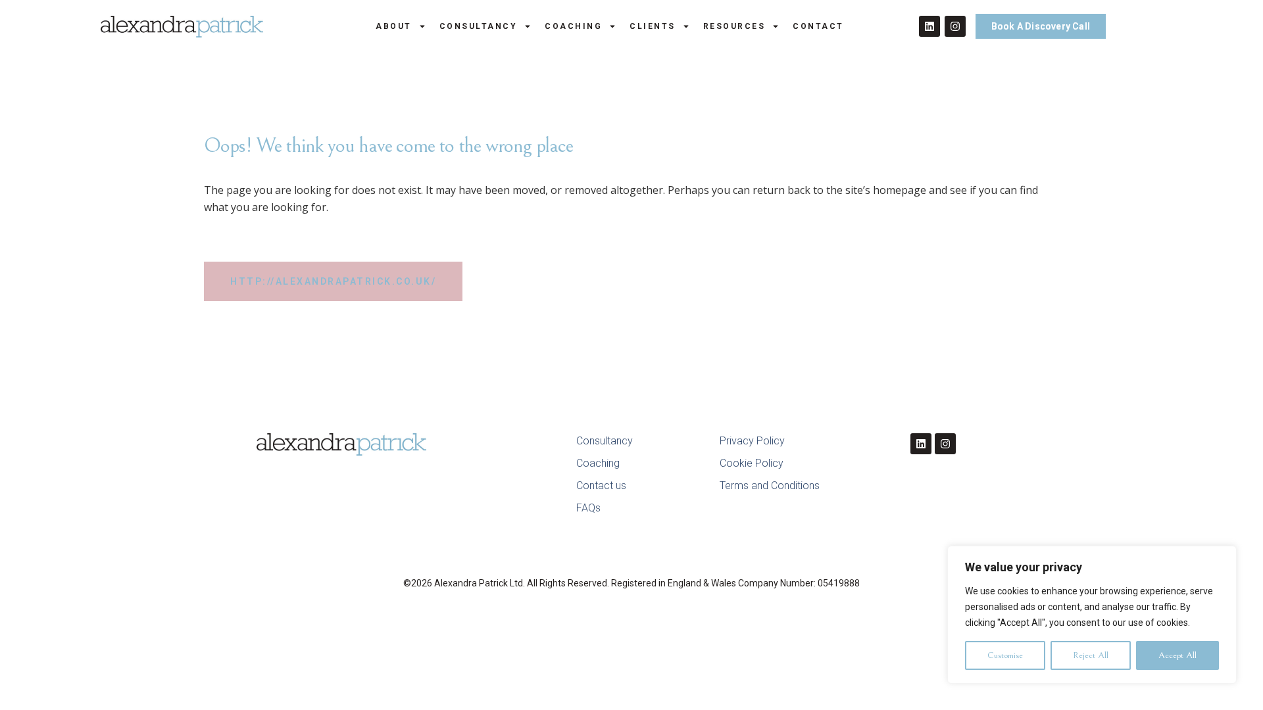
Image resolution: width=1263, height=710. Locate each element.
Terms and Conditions (770, 485)
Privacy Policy (752, 441)
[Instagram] (955, 26)
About (394, 26)
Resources (734, 26)
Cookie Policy (751, 463)
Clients (653, 26)
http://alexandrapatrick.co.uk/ (333, 281)
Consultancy (478, 26)
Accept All (1177, 655)
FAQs (588, 508)
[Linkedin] (929, 26)
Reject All (1090, 655)
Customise (1005, 655)
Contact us (601, 485)
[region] (1092, 615)
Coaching (573, 26)
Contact (818, 26)
